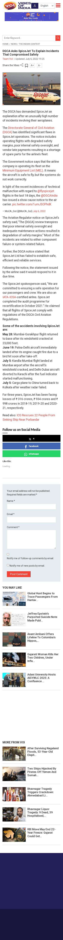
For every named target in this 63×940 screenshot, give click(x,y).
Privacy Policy (26, 917)
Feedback (51, 913)
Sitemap (39, 917)
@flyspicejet (45, 191)
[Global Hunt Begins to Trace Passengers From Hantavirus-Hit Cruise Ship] (14, 598)
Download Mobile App (31, 931)
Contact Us (38, 913)
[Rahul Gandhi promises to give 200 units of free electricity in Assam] (14, 753)
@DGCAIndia (49, 195)
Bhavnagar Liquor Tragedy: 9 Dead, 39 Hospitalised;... (40, 812)
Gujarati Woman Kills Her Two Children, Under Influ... (42, 658)
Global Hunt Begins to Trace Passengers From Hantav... (42, 597)
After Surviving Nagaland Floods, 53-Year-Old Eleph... (43, 752)
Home (6, 44)
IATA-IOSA (9, 297)
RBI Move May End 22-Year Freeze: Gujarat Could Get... (41, 833)
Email (10, 514)
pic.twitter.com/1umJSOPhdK (31, 204)
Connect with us (19, 900)
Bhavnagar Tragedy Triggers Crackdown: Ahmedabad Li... (40, 792)
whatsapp (34, 453)
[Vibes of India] (17, 6)
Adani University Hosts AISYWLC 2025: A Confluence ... (41, 678)
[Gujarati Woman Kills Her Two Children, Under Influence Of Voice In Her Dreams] (14, 659)
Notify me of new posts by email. (27, 565)
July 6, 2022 (39, 211)
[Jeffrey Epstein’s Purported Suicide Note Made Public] (14, 619)
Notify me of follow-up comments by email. (30, 558)
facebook (34, 446)
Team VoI (8, 59)
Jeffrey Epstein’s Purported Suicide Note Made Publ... (42, 617)
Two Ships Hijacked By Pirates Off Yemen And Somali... (41, 772)
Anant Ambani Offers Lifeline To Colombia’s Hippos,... (41, 637)
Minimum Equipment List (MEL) (23, 170)
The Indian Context (29, 44)
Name (11, 501)
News (14, 44)
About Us (26, 913)
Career (16, 913)
